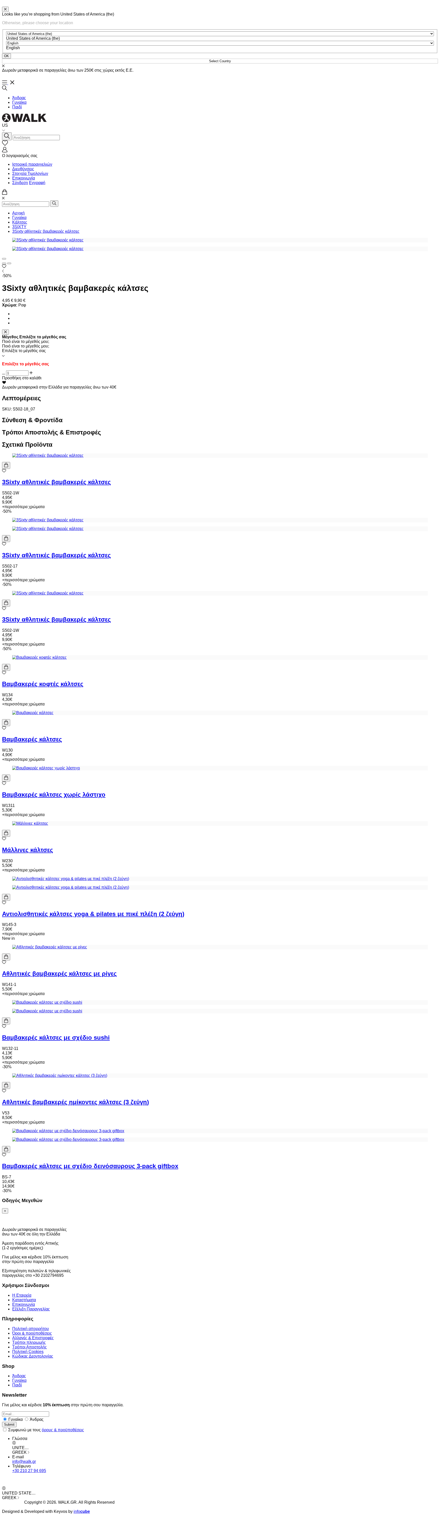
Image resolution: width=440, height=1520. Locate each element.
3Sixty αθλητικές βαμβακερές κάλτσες (45, 231)
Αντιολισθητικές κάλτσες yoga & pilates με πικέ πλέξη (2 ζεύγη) (93, 913)
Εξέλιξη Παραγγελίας (31, 1309)
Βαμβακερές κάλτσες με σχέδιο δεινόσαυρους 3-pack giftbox (90, 1166)
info (82, 1511)
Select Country (220, 61)
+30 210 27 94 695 (29, 1471)
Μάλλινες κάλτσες (27, 849)
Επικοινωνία (23, 178)
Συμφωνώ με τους (46, 1430)
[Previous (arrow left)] (4, 263)
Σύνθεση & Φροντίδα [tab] (32, 420)
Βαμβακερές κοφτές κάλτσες (42, 683)
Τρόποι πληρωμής (29, 1342)
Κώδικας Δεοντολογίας (32, 1356)
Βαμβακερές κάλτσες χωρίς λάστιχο (53, 794)
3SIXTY (19, 227)
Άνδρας (19, 98)
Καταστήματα (24, 1300)
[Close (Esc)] (4, 259)
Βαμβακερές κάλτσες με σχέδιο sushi (56, 1037)
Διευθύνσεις (23, 169)
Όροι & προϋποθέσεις (32, 1333)
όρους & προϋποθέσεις (63, 1430)
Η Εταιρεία (21, 1295)
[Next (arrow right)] (9, 263)
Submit (9, 1424)
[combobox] (33, 38)
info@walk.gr (24, 1461)
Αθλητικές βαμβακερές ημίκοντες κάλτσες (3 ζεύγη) (75, 1102)
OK (6, 56)
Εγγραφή (37, 183)
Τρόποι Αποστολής (29, 1347)
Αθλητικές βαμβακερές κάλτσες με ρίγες (59, 973)
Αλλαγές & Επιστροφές (33, 1338)
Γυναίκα (19, 102)
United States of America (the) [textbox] (33, 38)
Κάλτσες (19, 222)
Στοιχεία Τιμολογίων (30, 173)
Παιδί (17, 107)
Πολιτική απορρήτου (30, 1328)
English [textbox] (13, 48)
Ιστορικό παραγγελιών (32, 164)
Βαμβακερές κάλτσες (32, 739)
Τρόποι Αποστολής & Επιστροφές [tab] (51, 432)
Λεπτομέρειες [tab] (21, 398)
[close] (5, 9)
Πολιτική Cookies (28, 1351)
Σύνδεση (20, 183)
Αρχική (18, 213)
